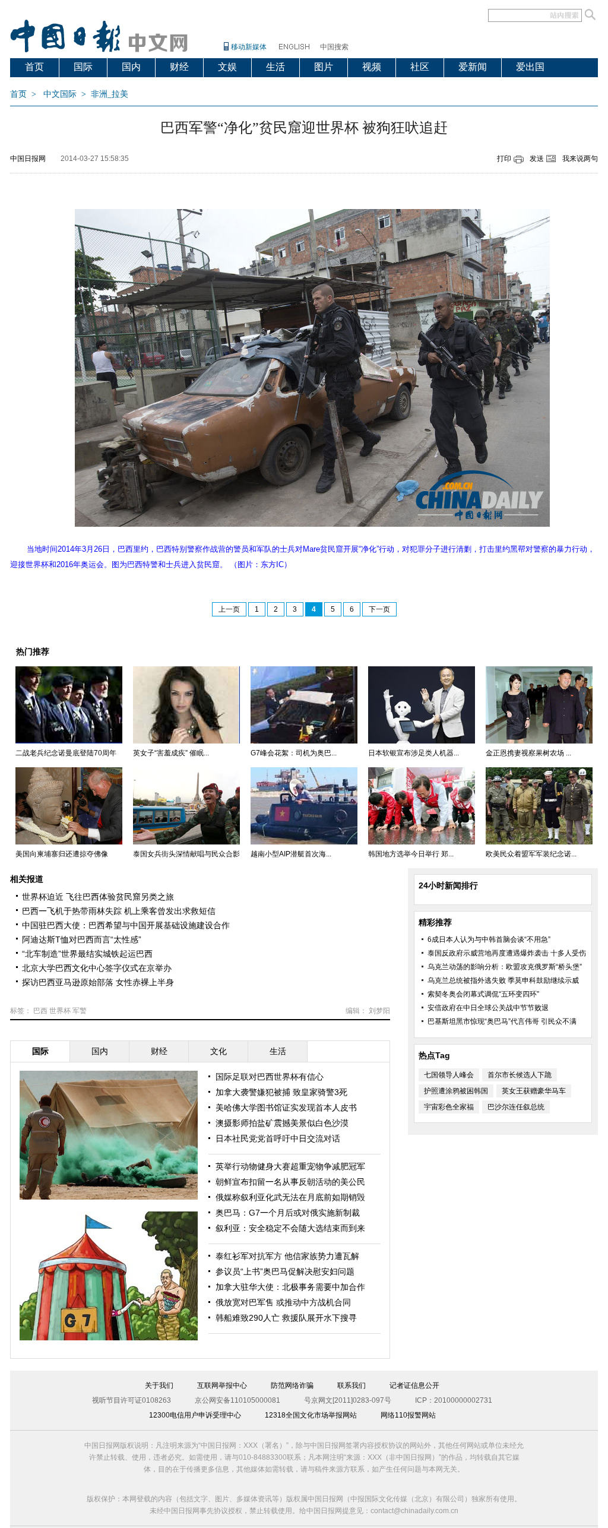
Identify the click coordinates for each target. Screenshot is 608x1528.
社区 (419, 67)
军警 (79, 1011)
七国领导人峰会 (449, 1075)
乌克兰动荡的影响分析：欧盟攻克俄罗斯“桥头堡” (505, 967)
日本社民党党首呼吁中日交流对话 (278, 1138)
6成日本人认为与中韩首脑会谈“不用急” (489, 939)
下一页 (379, 609)
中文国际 (60, 94)
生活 (275, 67)
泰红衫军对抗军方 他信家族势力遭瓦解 (287, 1256)
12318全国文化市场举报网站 (311, 1415)
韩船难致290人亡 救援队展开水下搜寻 (286, 1318)
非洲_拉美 (109, 94)
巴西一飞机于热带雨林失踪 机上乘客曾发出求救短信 (119, 911)
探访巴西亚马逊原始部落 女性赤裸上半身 (98, 982)
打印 (504, 158)
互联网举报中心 (222, 1385)
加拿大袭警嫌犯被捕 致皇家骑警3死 (281, 1092)
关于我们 (159, 1385)
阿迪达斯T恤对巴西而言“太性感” (81, 939)
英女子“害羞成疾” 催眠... (171, 753)
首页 (34, 67)
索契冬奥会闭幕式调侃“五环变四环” (483, 994)
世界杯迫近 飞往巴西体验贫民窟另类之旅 (98, 896)
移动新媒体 (249, 47)
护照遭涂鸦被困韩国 (456, 1091)
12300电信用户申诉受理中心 (195, 1415)
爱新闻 (472, 67)
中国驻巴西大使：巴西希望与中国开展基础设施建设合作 (126, 925)
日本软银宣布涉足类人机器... (413, 753)
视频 (371, 67)
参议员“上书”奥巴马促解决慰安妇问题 (285, 1271)
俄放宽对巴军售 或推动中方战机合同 (283, 1302)
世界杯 (60, 1011)
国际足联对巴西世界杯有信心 (270, 1076)
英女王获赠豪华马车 (534, 1091)
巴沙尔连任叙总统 (515, 1107)
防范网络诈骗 (292, 1385)
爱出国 (530, 67)
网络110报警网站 (408, 1415)
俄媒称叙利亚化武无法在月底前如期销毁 (290, 1197)
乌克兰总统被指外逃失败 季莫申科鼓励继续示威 (503, 980)
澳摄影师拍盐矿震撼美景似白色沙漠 (282, 1123)
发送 (537, 158)
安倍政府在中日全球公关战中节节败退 (488, 1008)
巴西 (40, 1011)
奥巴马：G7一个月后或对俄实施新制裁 (288, 1212)
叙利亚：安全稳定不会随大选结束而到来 (290, 1228)
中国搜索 (334, 47)
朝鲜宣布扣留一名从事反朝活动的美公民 (290, 1182)
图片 (323, 67)
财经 (179, 67)
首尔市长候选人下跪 (519, 1075)
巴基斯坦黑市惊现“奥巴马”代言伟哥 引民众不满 (502, 1021)
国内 (131, 67)
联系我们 (351, 1385)
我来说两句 (580, 158)
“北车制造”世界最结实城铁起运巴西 (87, 953)
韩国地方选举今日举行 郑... (411, 854)
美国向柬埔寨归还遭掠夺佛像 (61, 854)
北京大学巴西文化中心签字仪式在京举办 (97, 968)
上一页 (229, 609)
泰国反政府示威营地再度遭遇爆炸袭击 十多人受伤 (507, 953)
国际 (83, 67)
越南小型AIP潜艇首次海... (291, 854)
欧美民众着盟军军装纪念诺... (531, 854)
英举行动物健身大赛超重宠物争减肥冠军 (290, 1166)
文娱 (227, 67)
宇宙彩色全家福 (449, 1107)
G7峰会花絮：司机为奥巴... (294, 753)
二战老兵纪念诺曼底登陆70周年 (65, 753)
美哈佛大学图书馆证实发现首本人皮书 (286, 1107)
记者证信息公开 (414, 1385)
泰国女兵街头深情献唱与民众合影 (186, 854)
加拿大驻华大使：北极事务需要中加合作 (290, 1287)
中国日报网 (28, 158)
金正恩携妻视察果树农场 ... (528, 753)
